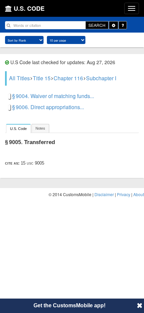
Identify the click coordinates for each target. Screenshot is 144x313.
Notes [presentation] (40, 128)
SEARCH (96, 25)
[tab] (18, 128)
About (138, 194)
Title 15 (42, 78)
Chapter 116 (68, 78)
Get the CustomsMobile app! (69, 305)
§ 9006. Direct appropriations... (48, 107)
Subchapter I (101, 78)
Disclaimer (104, 194)
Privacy (123, 194)
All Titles (19, 78)
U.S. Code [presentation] (18, 129)
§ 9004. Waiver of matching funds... (53, 96)
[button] (139, 305)
